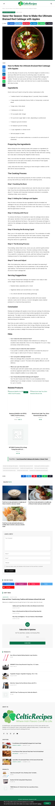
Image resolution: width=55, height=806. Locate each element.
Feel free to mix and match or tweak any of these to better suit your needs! (14, 502)
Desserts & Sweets (16, 745)
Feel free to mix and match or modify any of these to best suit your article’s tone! (39, 502)
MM (35, 799)
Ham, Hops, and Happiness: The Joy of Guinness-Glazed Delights (27, 616)
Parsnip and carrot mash (22, 470)
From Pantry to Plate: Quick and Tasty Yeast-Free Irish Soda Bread (27, 751)
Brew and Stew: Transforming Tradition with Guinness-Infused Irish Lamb (23, 599)
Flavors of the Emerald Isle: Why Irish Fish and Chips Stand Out (26, 611)
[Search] (51, 3)
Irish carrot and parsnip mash (41, 468)
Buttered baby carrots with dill (26, 466)
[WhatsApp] (3, 81)
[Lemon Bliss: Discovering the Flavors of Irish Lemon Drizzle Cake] (6, 762)
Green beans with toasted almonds (10, 468)
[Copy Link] (3, 85)
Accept (47, 803)
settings (39, 804)
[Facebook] (3, 66)
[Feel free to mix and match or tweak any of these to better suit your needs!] (14, 493)
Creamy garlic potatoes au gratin (41, 466)
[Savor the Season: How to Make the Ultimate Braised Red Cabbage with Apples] (27, 43)
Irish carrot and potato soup (9, 470)
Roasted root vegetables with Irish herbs (39, 470)
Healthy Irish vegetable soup (26, 468)
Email (27, 636)
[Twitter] (3, 70)
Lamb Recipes (5, 597)
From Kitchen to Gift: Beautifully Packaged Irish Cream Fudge (26, 743)
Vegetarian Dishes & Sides (9, 12)
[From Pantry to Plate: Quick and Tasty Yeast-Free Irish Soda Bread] (6, 754)
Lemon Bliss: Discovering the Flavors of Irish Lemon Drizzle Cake (27, 759)
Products (18, 417)
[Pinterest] (3, 77)
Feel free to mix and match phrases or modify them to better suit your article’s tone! (13, 524)
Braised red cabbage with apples (10, 466)
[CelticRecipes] (27, 3)
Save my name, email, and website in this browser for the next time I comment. (24, 566)
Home (3, 8)
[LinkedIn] (3, 74)
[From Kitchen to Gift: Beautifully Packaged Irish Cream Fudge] (6, 745)
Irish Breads (15, 753)
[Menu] (4, 4)
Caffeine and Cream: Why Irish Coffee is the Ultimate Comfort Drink (28, 605)
